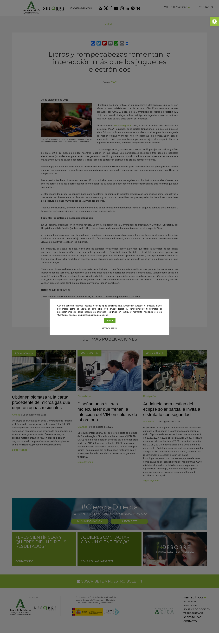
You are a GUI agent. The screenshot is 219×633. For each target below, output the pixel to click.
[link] (214, 21)
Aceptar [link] (109, 320)
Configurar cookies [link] (109, 328)
